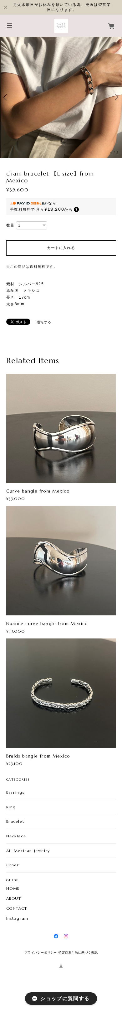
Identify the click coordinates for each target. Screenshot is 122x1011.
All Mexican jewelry (28, 850)
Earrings (15, 792)
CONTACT (16, 908)
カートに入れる (61, 248)
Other (12, 865)
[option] (61, 97)
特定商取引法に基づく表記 (78, 952)
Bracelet (15, 821)
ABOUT (13, 898)
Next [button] (115, 97)
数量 (10, 225)
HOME (13, 888)
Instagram (17, 918)
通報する (44, 322)
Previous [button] (6, 97)
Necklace (16, 836)
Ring (11, 807)
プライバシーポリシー (40, 952)
